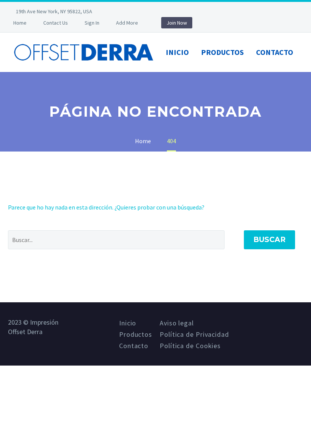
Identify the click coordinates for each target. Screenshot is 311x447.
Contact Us (55, 22)
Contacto (274, 52)
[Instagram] (145, 11)
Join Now (176, 22)
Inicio (177, 52)
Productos (222, 52)
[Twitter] (134, 11)
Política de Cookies (190, 346)
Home (20, 22)
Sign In (92, 22)
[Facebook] (122, 11)
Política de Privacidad (194, 334)
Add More (127, 22)
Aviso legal (177, 323)
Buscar (269, 239)
